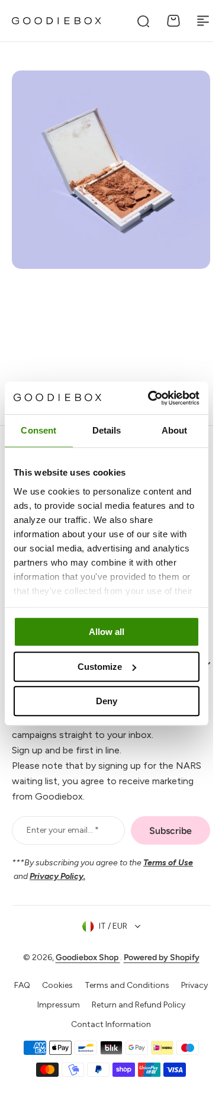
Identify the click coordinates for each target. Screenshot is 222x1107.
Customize (100, 667)
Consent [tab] (38, 430)
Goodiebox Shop (83, 970)
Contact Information (107, 1037)
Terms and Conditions (141, 998)
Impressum (73, 1017)
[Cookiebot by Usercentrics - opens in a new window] (150, 398)
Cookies (72, 998)
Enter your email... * (63, 843)
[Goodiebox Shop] (56, 21)
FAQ (37, 998)
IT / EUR (108, 938)
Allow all (106, 632)
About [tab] (175, 430)
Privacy (27, 1017)
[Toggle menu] (203, 21)
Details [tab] (106, 430)
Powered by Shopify (157, 970)
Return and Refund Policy (153, 1017)
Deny (106, 701)
